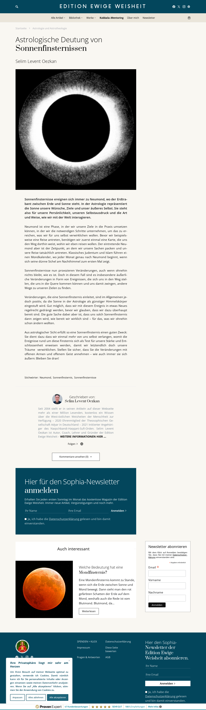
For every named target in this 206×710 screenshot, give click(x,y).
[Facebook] (174, 6)
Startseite (21, 28)
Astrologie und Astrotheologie (50, 28)
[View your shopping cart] (189, 17)
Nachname (155, 592)
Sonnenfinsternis (62, 377)
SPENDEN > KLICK (87, 641)
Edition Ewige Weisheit (103, 6)
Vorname (154, 580)
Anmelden (117, 510)
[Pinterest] (189, 6)
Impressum (83, 647)
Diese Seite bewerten (111, 649)
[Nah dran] (69, 660)
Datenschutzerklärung (64, 519)
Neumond (45, 377)
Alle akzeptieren (57, 697)
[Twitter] (178, 6)
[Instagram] (184, 6)
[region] (39, 681)
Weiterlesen (89, 611)
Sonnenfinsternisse (85, 377)
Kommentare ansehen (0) (73, 456)
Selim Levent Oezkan (36, 61)
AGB (107, 657)
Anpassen (17, 697)
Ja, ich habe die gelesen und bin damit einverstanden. (67, 521)
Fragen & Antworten (88, 657)
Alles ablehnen (35, 697)
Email (153, 567)
